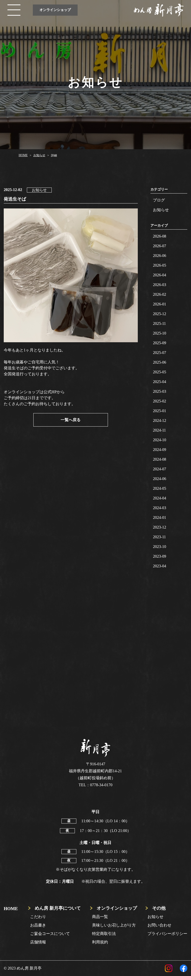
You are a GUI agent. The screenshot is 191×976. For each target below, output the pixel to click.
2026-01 (159, 304)
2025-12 (159, 314)
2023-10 (159, 546)
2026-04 (159, 275)
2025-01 (159, 411)
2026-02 (159, 294)
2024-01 (159, 517)
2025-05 (159, 372)
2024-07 (159, 469)
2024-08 (159, 459)
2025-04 (159, 382)
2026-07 (159, 246)
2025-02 (159, 401)
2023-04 (159, 566)
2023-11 (159, 537)
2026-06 (159, 255)
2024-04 (159, 498)
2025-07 (159, 352)
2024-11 (159, 430)
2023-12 (159, 527)
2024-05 (159, 488)
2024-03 (159, 508)
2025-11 (159, 323)
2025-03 (159, 391)
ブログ (159, 200)
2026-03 (159, 285)
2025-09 (159, 343)
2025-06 (159, 362)
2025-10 (159, 333)
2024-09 (159, 449)
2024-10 (159, 440)
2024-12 (159, 420)
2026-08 (159, 236)
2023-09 (159, 556)
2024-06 (159, 479)
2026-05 (159, 265)
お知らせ (161, 210)
